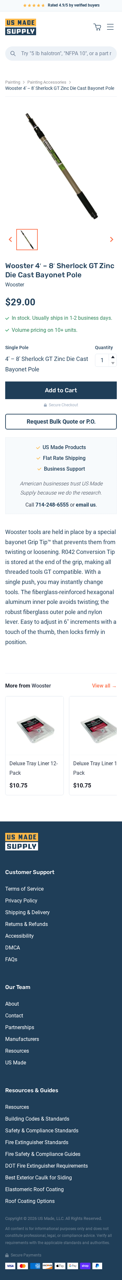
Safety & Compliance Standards (41, 1130)
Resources (17, 1051)
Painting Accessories (46, 82)
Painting (12, 82)
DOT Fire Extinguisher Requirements (46, 1166)
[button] (112, 357)
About (12, 1004)
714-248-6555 (52, 505)
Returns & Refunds (26, 924)
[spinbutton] (106, 360)
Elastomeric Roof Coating (34, 1189)
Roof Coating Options (30, 1201)
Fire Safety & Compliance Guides (42, 1154)
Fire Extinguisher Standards (36, 1142)
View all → (104, 686)
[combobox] (61, 53)
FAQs (11, 959)
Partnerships (19, 1027)
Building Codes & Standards (37, 1119)
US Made (15, 1063)
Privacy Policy (21, 901)
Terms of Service (24, 889)
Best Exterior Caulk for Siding (38, 1178)
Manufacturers (22, 1039)
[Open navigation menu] (110, 26)
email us (86, 505)
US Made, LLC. (51, 1218)
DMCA (12, 948)
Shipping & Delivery (27, 912)
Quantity (104, 347)
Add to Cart (61, 390)
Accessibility (19, 936)
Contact (14, 1016)
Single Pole (17, 347)
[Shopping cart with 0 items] (97, 26)
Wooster (14, 285)
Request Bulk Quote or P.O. (61, 421)
